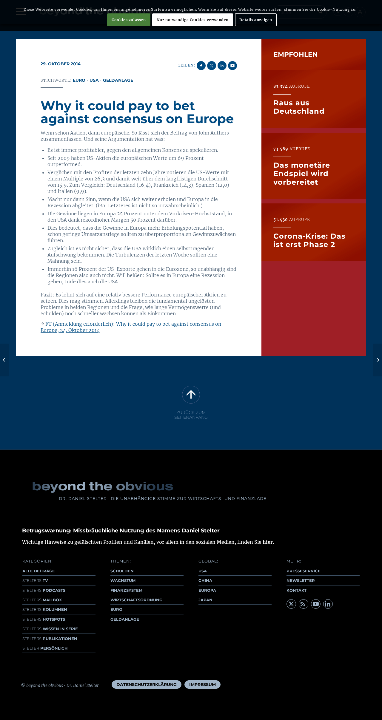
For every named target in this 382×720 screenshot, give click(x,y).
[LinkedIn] (328, 604)
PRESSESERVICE (303, 570)
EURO (116, 609)
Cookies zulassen (129, 20)
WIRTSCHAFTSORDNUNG (136, 599)
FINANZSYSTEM (126, 590)
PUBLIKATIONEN (49, 638)
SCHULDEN (122, 570)
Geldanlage (118, 80)
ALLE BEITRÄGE (38, 570)
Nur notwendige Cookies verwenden (193, 20)
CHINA (205, 580)
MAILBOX (42, 599)
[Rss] (303, 604)
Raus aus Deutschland (299, 106)
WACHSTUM (122, 580)
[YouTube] (316, 604)
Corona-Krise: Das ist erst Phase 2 (309, 240)
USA (94, 80)
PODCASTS (43, 590)
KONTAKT (296, 590)
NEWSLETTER (300, 580)
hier (268, 542)
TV (35, 580)
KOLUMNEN (44, 609)
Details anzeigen (255, 20)
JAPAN (205, 599)
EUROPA (207, 590)
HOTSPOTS (43, 619)
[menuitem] (146, 684)
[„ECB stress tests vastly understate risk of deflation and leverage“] (4, 360)
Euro (79, 80)
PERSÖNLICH (45, 648)
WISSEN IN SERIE (50, 628)
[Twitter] (291, 604)
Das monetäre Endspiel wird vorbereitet (301, 173)
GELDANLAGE (124, 619)
